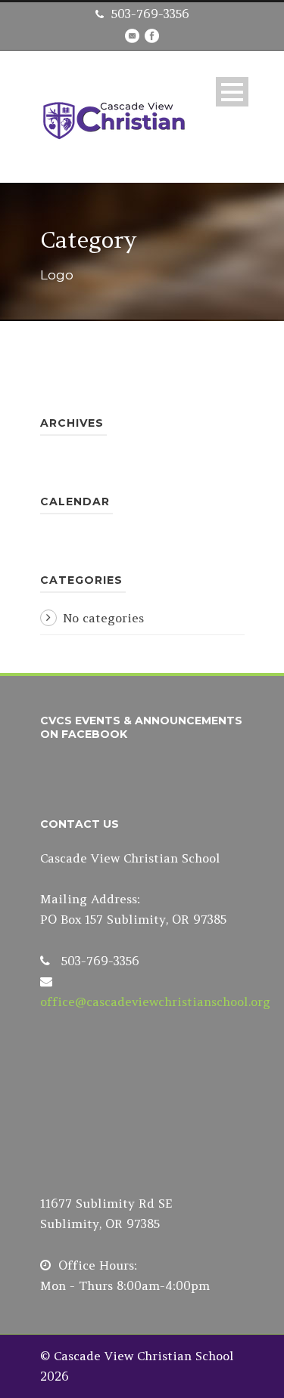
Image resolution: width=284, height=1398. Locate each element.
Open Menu (232, 91)
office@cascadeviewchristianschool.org (155, 1001)
